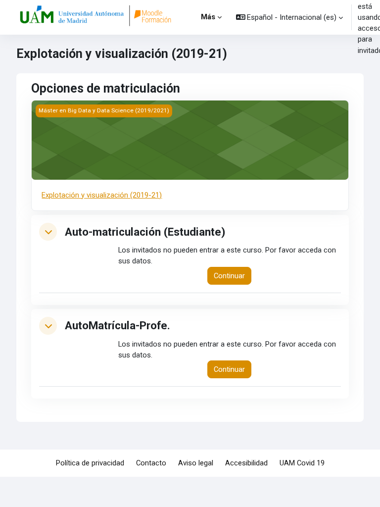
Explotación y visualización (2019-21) (102, 195)
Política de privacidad (90, 462)
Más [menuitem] (208, 16)
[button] (290, 17)
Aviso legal (195, 462)
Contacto (151, 462)
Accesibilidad (246, 462)
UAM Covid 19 (302, 462)
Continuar (229, 275)
